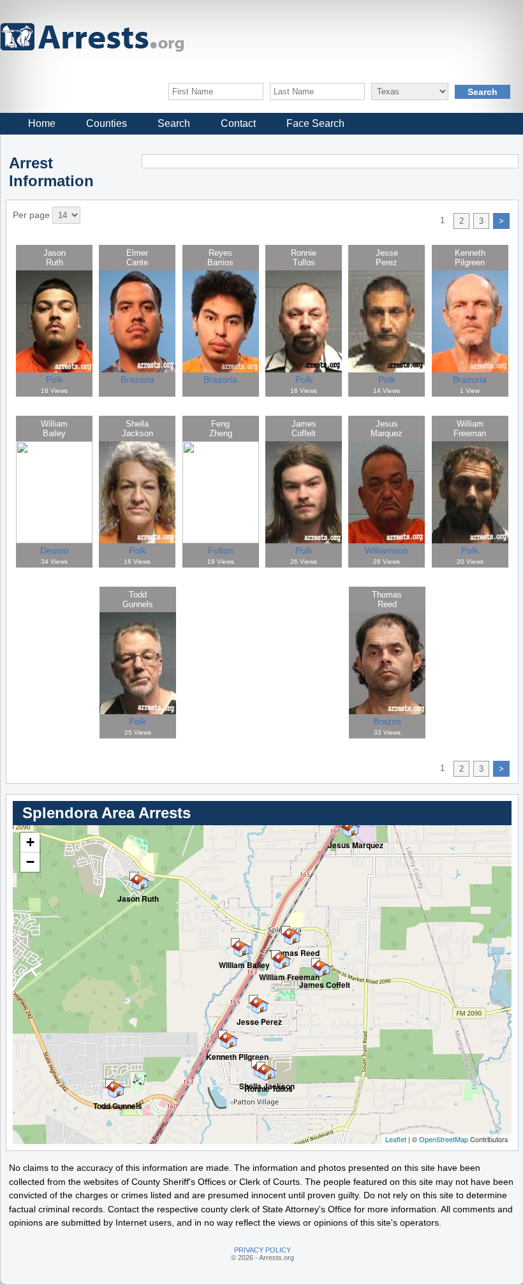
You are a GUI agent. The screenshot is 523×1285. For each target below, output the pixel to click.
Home (41, 123)
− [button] (30, 862)
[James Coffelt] (315, 962)
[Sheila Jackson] (255, 1063)
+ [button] (30, 842)
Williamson (386, 550)
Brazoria (137, 379)
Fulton (220, 550)
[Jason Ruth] (133, 876)
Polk (54, 379)
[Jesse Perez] (253, 999)
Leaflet (395, 1139)
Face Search (315, 123)
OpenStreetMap (443, 1139)
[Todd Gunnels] (109, 1083)
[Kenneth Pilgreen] (222, 1034)
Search (174, 123)
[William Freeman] (275, 954)
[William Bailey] (235, 942)
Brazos (387, 721)
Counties (106, 123)
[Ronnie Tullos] (260, 1066)
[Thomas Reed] (285, 930)
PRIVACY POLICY (262, 1250)
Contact (238, 123)
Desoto (54, 550)
